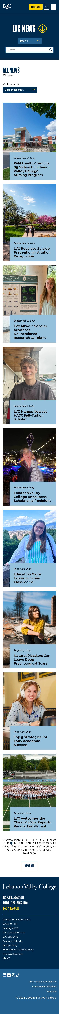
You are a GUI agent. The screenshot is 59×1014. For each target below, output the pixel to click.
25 (54, 843)
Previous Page (11, 839)
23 (47, 843)
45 (22, 849)
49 (36, 849)
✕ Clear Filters (11, 84)
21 (40, 843)
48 (33, 849)
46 (25, 849)
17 (26, 843)
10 (54, 839)
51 (44, 849)
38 (47, 846)
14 (15, 843)
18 (29, 843)
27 (8, 846)
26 (4, 846)
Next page (29, 852)
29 (15, 846)
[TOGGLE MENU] (53, 7)
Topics (24, 40)
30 (18, 846)
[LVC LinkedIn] (4, 975)
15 (19, 843)
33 (29, 846)
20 (36, 843)
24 (50, 843)
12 (8, 843)
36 (40, 846)
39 (50, 846)
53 (51, 849)
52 (47, 849)
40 (54, 846)
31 (22, 846)
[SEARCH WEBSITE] (46, 7)
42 (11, 849)
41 (8, 849)
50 (40, 849)
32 (26, 846)
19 (33, 843)
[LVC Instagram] (13, 975)
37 (43, 846)
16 (22, 843)
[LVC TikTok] (17, 975)
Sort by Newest (14, 89)
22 (43, 843)
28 (11, 846)
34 (33, 846)
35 (36, 846)
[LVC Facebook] (9, 975)
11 (4, 843)
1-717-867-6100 (11, 908)
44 (18, 849)
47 (29, 849)
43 (15, 849)
